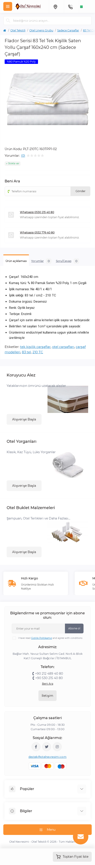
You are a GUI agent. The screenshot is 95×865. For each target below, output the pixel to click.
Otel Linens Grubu (41, 30)
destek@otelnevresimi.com (47, 756)
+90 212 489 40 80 (49, 674)
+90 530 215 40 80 (49, 678)
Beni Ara (47, 683)
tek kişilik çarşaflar (35, 347)
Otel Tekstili (17, 30)
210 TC (37, 352)
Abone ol (74, 628)
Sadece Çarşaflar (68, 30)
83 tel (26, 352)
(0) (23, 155)
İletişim (47, 696)
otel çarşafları (63, 347)
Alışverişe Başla (24, 419)
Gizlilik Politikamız (41, 638)
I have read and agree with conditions (50, 638)
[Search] (8, 20)
